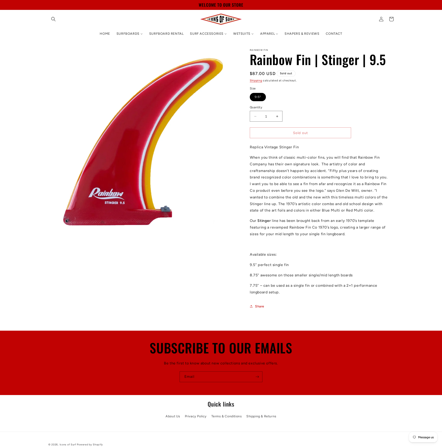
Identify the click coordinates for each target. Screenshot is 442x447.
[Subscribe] (257, 376)
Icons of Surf (68, 444)
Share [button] (259, 306)
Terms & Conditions (226, 416)
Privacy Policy (196, 416)
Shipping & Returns (261, 416)
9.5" (260, 98)
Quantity (256, 107)
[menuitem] (104, 34)
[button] (53, 19)
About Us (173, 416)
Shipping (256, 80)
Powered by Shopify (90, 444)
